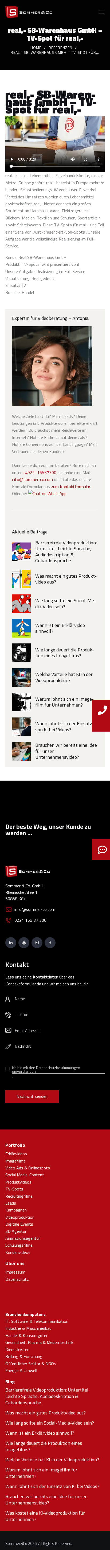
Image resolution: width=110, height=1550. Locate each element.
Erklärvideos (16, 1154)
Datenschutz (17, 1279)
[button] (102, 11)
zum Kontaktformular (70, 486)
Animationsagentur (22, 1238)
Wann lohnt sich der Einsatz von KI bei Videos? (63, 727)
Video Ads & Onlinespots (27, 1168)
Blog (10, 1381)
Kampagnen (16, 1210)
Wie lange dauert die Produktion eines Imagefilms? (64, 653)
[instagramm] (37, 942)
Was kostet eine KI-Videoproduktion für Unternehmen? (45, 1516)
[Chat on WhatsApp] (47, 493)
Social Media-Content (24, 1175)
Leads (10, 1203)
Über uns (15, 1263)
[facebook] (50, 942)
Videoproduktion (19, 1217)
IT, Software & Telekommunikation (36, 1321)
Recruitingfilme (19, 1196)
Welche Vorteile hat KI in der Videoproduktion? (64, 677)
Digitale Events (19, 1224)
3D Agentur (15, 1231)
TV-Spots (14, 1189)
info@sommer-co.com (32, 479)
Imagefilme (15, 1161)
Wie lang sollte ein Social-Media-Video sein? (65, 604)
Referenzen (60, 47)
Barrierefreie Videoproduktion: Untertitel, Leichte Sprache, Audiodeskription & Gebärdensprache (66, 552)
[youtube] (23, 942)
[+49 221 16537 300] (102, 722)
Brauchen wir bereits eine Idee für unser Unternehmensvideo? (66, 751)
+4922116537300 (39, 472)
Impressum (15, 1272)
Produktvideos (18, 1182)
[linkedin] (10, 942)
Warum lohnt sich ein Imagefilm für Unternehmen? (64, 702)
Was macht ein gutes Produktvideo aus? (66, 579)
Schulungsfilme (19, 1245)
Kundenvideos (17, 1252)
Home (35, 47)
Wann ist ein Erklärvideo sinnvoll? (60, 628)
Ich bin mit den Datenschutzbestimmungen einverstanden (46, 1070)
